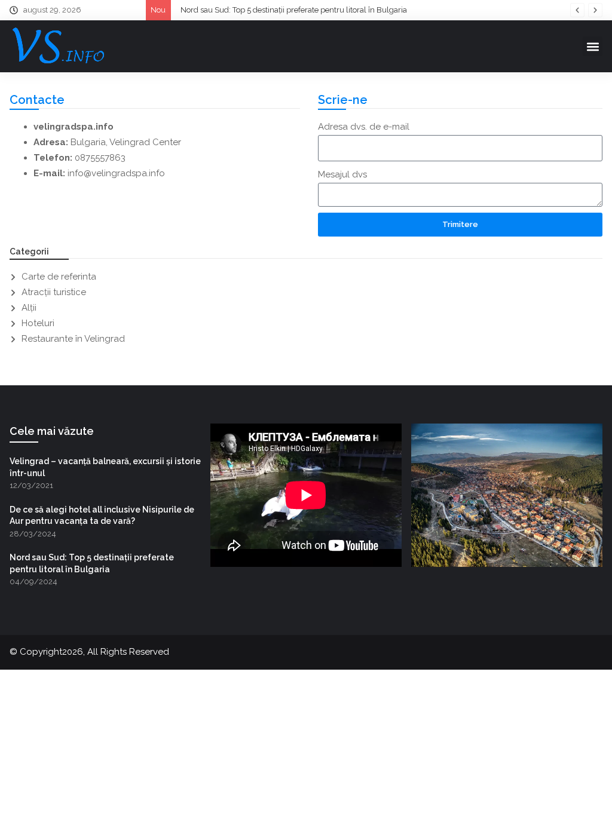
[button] (577, 10)
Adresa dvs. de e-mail (363, 126)
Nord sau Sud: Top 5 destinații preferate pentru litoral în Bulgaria (293, 9)
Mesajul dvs (342, 174)
